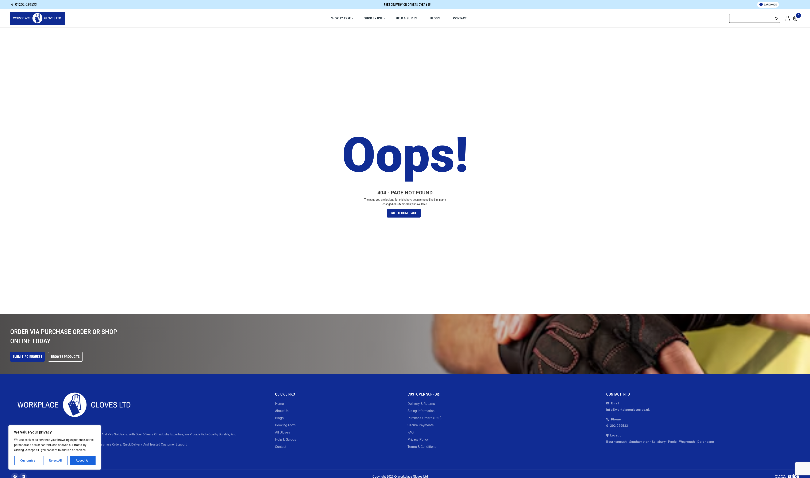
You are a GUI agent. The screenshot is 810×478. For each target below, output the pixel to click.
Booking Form (285, 425)
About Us (282, 411)
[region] (54, 447)
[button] (788, 18)
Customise (27, 460)
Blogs (435, 18)
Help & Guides (406, 18)
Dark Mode (770, 4)
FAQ (411, 432)
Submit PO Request (27, 357)
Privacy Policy (418, 440)
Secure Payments (421, 425)
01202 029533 (25, 5)
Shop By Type (341, 18)
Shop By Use (373, 18)
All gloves (282, 432)
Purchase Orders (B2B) (424, 418)
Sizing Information (421, 411)
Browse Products (65, 357)
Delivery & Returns (421, 404)
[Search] (776, 18)
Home (279, 404)
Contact (460, 18)
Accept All (82, 460)
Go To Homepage (404, 213)
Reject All (55, 460)
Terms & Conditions (422, 447)
